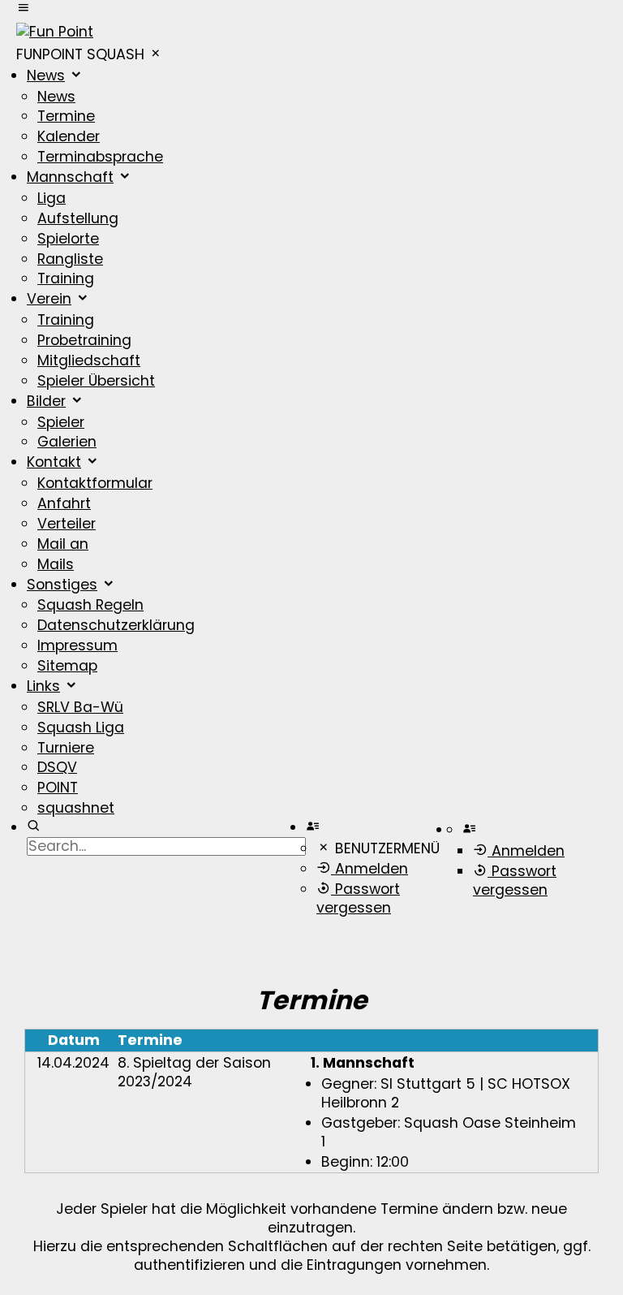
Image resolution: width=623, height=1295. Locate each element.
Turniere (65, 748)
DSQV (57, 767)
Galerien (67, 441)
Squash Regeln (90, 605)
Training (65, 278)
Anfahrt (64, 503)
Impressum (77, 645)
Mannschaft (70, 177)
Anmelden (369, 868)
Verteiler (66, 523)
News (46, 75)
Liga (51, 198)
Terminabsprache (100, 156)
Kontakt (54, 462)
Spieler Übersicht (96, 381)
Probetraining (84, 340)
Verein (49, 299)
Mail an (62, 544)
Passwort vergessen (358, 898)
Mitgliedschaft (88, 360)
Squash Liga (80, 727)
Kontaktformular (95, 483)
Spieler (60, 422)
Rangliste (70, 259)
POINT (57, 787)
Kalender (68, 136)
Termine (66, 116)
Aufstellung (77, 218)
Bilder (46, 401)
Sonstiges (62, 584)
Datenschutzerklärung (116, 625)
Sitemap (67, 666)
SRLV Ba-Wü (80, 707)
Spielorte (68, 238)
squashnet (75, 808)
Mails (55, 564)
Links (43, 686)
